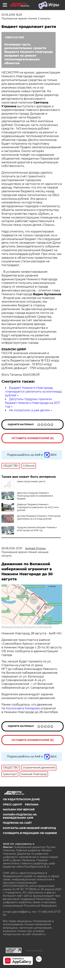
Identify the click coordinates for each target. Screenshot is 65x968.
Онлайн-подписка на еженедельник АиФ (20, 816)
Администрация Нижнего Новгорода (26, 626)
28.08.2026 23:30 (11, 548)
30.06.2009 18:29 (11, 14)
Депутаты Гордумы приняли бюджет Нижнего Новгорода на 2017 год (32, 402)
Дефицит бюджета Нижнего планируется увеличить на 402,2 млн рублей (38, 507)
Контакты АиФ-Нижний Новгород (29, 828)
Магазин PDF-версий (19, 809)
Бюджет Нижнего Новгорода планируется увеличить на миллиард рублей (33, 391)
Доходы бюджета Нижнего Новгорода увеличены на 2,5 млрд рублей (38, 517)
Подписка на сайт (17, 822)
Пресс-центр (12, 804)
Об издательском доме (21, 799)
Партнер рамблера (34, 950)
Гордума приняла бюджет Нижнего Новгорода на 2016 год (37, 529)
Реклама (31, 804)
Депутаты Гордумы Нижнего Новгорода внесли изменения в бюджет (35, 496)
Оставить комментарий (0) (33, 438)
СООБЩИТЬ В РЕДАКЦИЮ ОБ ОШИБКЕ (30, 833)
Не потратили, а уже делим (29, 410)
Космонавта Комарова (23, 708)
